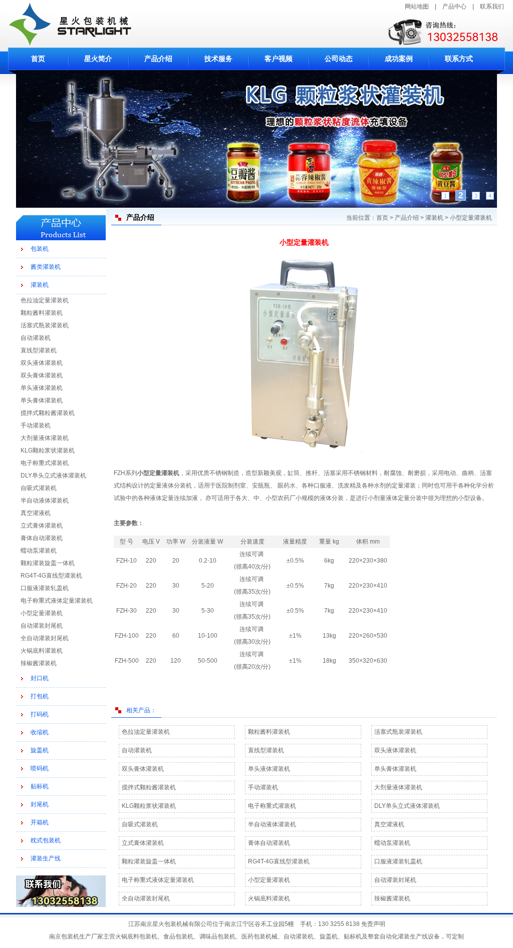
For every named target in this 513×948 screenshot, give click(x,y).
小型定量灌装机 (42, 613)
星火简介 (98, 59)
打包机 (40, 696)
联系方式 (459, 59)
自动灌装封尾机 (42, 625)
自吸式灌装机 (39, 488)
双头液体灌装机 (42, 362)
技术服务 (218, 59)
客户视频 (279, 59)
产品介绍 (158, 59)
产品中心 (454, 6)
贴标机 (40, 786)
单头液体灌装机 (42, 387)
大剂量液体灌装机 (45, 437)
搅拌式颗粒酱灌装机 (48, 412)
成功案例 (399, 59)
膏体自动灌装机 (42, 538)
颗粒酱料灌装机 (42, 312)
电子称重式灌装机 (45, 462)
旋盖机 (40, 750)
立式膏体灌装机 (42, 525)
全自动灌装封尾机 (45, 638)
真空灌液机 (36, 513)
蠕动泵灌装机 (39, 550)
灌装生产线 (46, 858)
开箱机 (40, 822)
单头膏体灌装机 (42, 400)
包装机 (40, 248)
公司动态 (339, 59)
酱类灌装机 (46, 266)
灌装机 (40, 284)
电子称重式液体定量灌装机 (57, 600)
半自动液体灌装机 (45, 500)
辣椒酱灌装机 (39, 663)
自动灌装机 (36, 337)
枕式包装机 (46, 840)
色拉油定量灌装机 (45, 300)
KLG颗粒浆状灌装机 (48, 450)
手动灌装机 (36, 425)
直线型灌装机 (39, 350)
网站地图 (417, 6)
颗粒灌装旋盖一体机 (48, 563)
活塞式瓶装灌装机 (45, 325)
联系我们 (492, 6)
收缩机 (40, 732)
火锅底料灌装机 (42, 650)
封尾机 (40, 804)
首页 (38, 59)
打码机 (40, 714)
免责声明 (373, 923)
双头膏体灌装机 (42, 375)
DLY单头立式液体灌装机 (53, 475)
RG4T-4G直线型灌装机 (51, 575)
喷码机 (40, 768)
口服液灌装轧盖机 (45, 588)
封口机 (40, 678)
